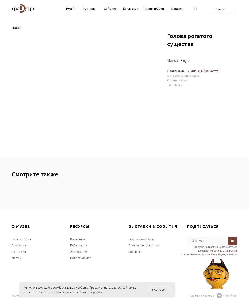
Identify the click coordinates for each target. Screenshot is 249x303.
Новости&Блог (154, 8)
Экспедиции (78, 251)
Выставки (89, 8)
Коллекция (130, 8)
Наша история (21, 239)
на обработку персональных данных (217, 250)
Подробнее (95, 292)
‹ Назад (16, 28)
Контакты (19, 251)
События (110, 8)
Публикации (78, 245)
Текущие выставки (141, 239)
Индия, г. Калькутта (204, 71)
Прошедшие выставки (144, 245)
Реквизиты (19, 245)
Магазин (177, 8)
